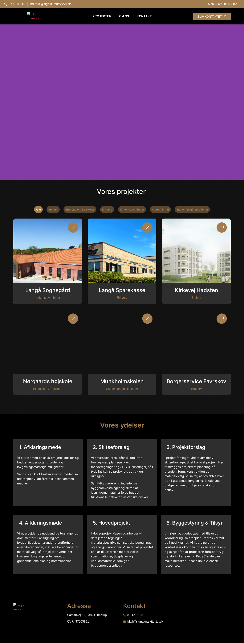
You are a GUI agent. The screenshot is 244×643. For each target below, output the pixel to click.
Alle (38, 209)
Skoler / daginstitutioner (192, 209)
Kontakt (144, 16)
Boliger (53, 209)
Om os (124, 16)
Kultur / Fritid (160, 209)
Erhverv (107, 209)
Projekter (102, 16)
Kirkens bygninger (132, 209)
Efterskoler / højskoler (79, 209)
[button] (4, 102)
